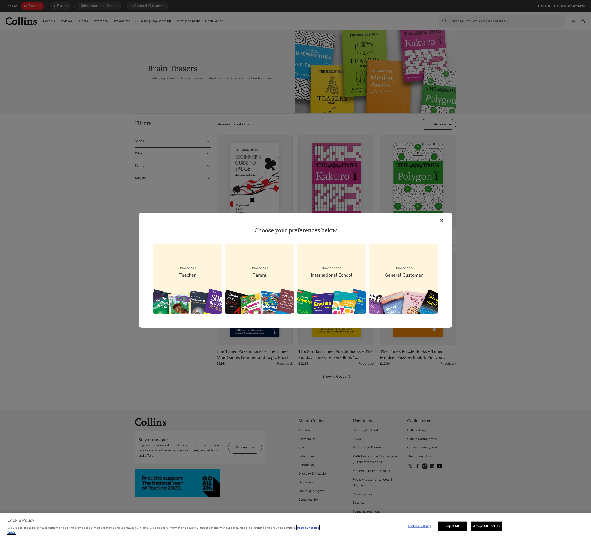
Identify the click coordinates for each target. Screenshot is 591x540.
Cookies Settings (419, 526)
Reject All (452, 526)
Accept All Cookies (486, 526)
